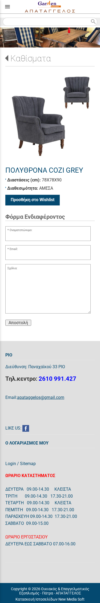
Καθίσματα (30, 58)
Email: (14, 249)
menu (7, 6)
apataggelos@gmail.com (40, 397)
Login (10, 463)
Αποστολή (18, 322)
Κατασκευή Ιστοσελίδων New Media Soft (50, 599)
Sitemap (28, 463)
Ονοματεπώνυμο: (21, 230)
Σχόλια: (12, 268)
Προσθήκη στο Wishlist (32, 199)
